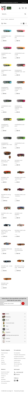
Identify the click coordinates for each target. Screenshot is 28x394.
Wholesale (3, 379)
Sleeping (3, 356)
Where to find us (4, 373)
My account (16, 365)
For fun (2, 360)
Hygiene (3, 362)
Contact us (3, 375)
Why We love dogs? (5, 372)
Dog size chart (17, 362)
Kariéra (2, 377)
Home (2, 19)
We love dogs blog (18, 364)
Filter (4, 23)
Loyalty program (17, 360)
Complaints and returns (19, 356)
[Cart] (22, 8)
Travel (2, 358)
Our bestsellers (17, 352)
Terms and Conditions (5, 381)
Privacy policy (4, 383)
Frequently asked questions (19, 354)
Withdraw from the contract (19, 358)
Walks (2, 354)
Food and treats (4, 352)
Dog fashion (3, 364)
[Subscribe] (22, 303)
